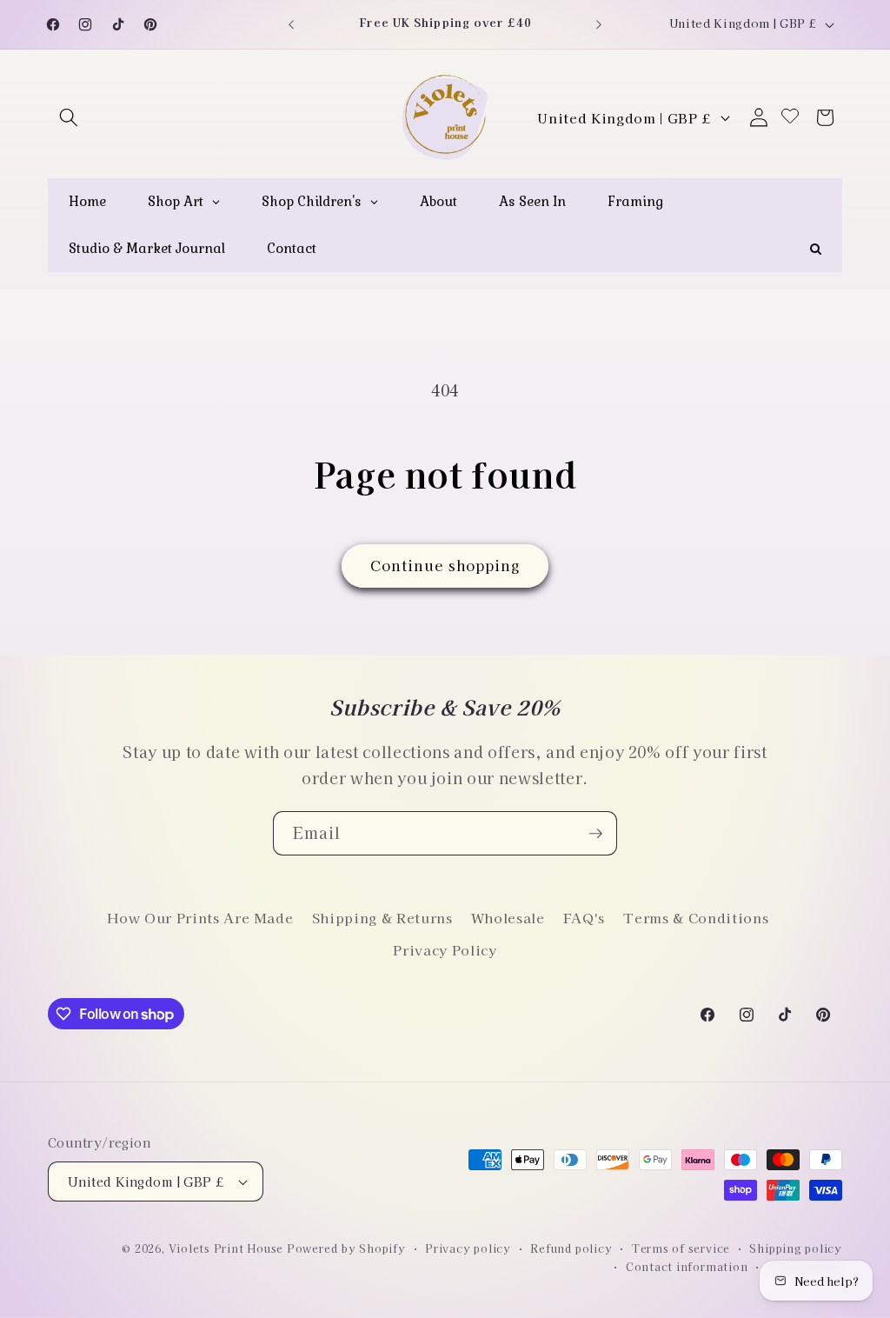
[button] (69, 117)
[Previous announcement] (291, 24)
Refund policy (571, 1248)
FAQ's (584, 917)
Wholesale (508, 917)
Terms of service (681, 1248)
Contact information (687, 1266)
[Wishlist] (790, 117)
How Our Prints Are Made (200, 917)
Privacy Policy (444, 949)
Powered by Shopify (346, 1248)
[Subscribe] (595, 833)
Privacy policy (468, 1248)
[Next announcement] (599, 24)
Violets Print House (226, 1248)
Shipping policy (795, 1248)
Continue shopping (445, 565)
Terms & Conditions (695, 917)
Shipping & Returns (382, 917)
